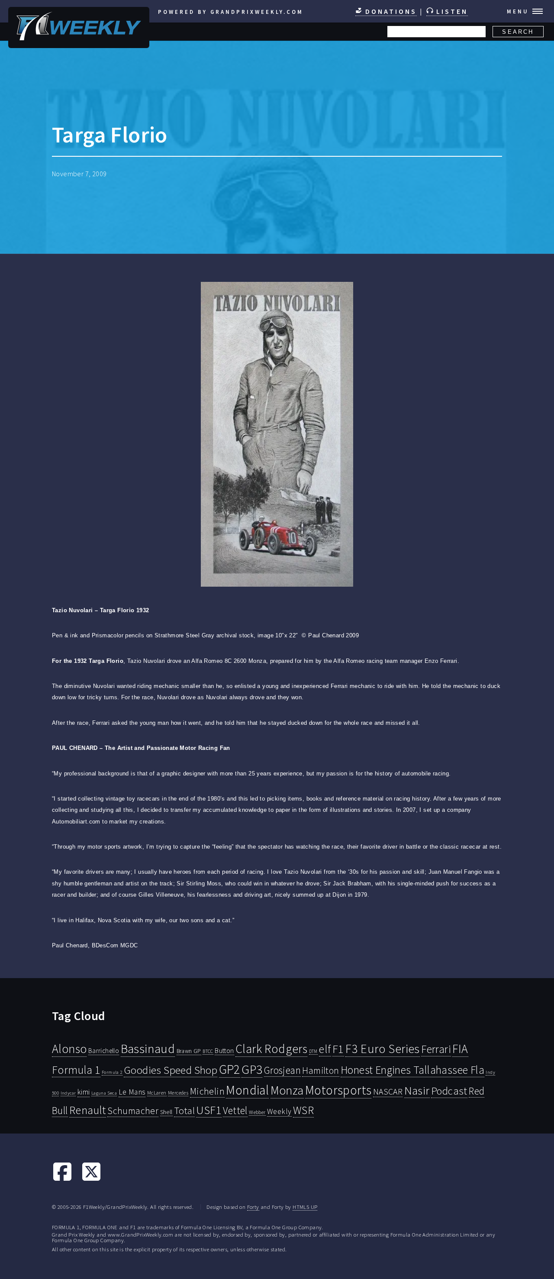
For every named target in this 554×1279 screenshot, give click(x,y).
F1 (338, 1049)
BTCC (208, 1051)
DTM (313, 1051)
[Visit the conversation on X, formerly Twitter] (91, 1179)
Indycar (68, 1093)
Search (518, 32)
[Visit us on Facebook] (62, 1179)
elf (325, 1049)
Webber (257, 1112)
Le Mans (132, 1092)
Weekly (279, 1111)
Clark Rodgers (271, 1048)
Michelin (207, 1091)
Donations (389, 11)
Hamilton (320, 1070)
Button (224, 1050)
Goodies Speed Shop (170, 1070)
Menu (518, 11)
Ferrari (436, 1049)
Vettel (235, 1110)
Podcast (449, 1091)
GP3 (252, 1069)
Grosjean (282, 1070)
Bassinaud (148, 1048)
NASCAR (388, 1091)
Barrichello (103, 1050)
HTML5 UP (305, 1206)
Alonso (69, 1048)
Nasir (417, 1090)
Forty (253, 1206)
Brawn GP (189, 1051)
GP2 (229, 1069)
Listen (450, 11)
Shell (166, 1112)
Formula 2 (112, 1072)
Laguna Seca (104, 1093)
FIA (460, 1048)
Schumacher (132, 1111)
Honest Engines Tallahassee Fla (412, 1070)
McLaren (157, 1092)
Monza (287, 1090)
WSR (303, 1110)
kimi (83, 1092)
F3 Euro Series (382, 1048)
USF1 (209, 1110)
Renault (87, 1110)
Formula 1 (76, 1070)
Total (184, 1111)
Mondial (247, 1090)
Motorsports (338, 1090)
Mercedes (178, 1092)
